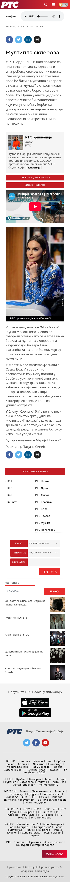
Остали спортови (24, 784)
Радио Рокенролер (38, 829)
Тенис (48, 779)
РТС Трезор (42, 516)
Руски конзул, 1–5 (16, 617)
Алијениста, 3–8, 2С (17, 634)
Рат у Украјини (41, 766)
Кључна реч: (18, 562)
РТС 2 (8, 488)
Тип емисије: (19, 553)
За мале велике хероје (52, 799)
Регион (38, 761)
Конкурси (22, 844)
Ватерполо (27, 781)
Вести (10, 761)
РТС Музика (42, 522)
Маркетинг (34, 842)
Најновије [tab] (12, 583)
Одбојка (61, 779)
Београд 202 (42, 827)
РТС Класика (43, 502)
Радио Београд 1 (28, 824)
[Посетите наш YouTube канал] (45, 742)
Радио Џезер (52, 832)
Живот (24, 791)
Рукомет (10, 781)
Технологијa (16, 794)
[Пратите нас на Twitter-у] (26, 742)
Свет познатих (51, 794)
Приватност (15, 867)
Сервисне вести (14, 769)
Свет (49, 761)
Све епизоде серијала (35, 177)
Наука (43, 797)
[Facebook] (9, 39)
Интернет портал (43, 844)
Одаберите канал (39, 543)
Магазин (11, 791)
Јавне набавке (53, 842)
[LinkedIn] (28, 39)
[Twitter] (18, 39)
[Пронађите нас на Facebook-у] (36, 742)
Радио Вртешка (30, 832)
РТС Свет (11, 502)
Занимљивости (41, 791)
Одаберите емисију (40, 553)
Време (58, 766)
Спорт (8, 779)
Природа (56, 797)
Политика (24, 761)
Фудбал (20, 779)
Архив (35, 835)
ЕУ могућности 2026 (45, 771)
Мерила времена (17, 766)
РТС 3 (8, 495)
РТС (8, 842)
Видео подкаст (35, 184)
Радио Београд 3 (19, 827)
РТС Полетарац (45, 529)
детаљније (34, 167)
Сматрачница (36, 769)
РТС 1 (8, 481)
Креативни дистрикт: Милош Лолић (23, 670)
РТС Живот (42, 495)
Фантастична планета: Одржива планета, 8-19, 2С (25, 602)
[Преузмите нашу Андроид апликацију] (35, 712)
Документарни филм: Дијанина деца (24, 653)
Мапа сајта (54, 853)
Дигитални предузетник (19, 799)
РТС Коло (41, 509)
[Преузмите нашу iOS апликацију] (35, 702)
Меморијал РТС (48, 784)
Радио (9, 824)
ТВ (7, 809)
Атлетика (43, 781)
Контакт (19, 842)
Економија (54, 764)
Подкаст (54, 769)
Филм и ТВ (28, 797)
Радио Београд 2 (53, 824)
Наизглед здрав (36, 802)
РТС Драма (42, 488)
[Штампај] (37, 39)
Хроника (23, 764)
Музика (59, 791)
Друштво (38, 764)
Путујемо (33, 794)
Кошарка (35, 779)
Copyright (31, 867)
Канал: (18, 543)
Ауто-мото (59, 781)
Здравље (12, 797)
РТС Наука (42, 481)
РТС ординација (38, 137)
